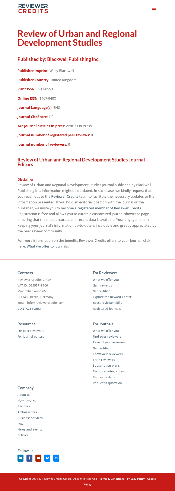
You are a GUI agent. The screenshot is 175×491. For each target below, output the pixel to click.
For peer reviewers (31, 331)
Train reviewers (104, 360)
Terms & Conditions (112, 479)
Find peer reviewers (107, 336)
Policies (23, 435)
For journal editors (31, 336)
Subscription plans (106, 365)
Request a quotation (107, 383)
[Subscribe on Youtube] (38, 458)
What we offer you (106, 280)
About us (24, 395)
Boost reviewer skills (107, 303)
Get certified (102, 291)
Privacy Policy (136, 479)
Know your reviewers (108, 354)
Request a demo (104, 377)
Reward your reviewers (109, 342)
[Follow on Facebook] (29, 458)
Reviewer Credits (64, 196)
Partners (24, 406)
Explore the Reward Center (112, 297)
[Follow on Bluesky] (47, 458)
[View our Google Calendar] (56, 458)
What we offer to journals (47, 246)
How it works (27, 400)
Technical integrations (109, 371)
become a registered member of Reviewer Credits (101, 208)
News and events (30, 429)
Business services (30, 418)
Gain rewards (102, 285)
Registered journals (107, 309)
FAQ (20, 424)
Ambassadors (27, 412)
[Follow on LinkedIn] (20, 458)
